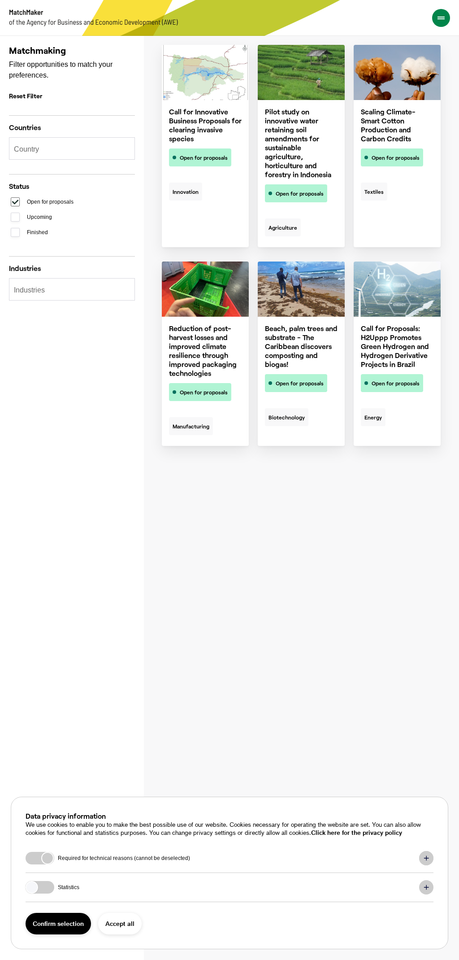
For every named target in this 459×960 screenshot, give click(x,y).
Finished (37, 232)
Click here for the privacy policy (356, 832)
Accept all (119, 923)
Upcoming (39, 217)
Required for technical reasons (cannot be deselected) (124, 858)
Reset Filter (25, 96)
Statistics (68, 887)
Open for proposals (50, 202)
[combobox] (67, 149)
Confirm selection (58, 923)
